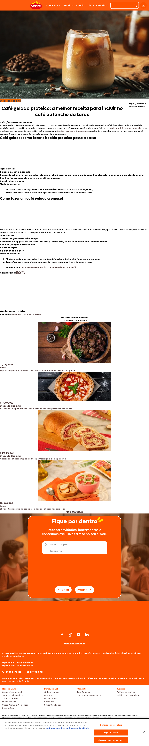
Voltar (65, 589)
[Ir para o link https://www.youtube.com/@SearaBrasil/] (78, 634)
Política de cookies (126, 692)
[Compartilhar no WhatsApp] (23, 272)
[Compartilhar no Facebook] (17, 272)
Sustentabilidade (52, 705)
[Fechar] (144, 732)
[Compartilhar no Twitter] (20, 272)
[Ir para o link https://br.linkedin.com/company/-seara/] (87, 634)
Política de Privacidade (77, 728)
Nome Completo (59, 544)
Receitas (68, 5)
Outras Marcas (51, 692)
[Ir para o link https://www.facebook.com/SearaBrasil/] (62, 634)
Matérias (81, 5)
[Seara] (36, 5)
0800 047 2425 (13, 672)
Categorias (52, 5)
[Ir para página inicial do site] (74, 625)
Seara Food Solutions (12, 695)
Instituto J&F (50, 698)
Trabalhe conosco (74, 643)
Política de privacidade (128, 695)
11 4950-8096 (37, 672)
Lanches (37, 314)
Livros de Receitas (98, 5)
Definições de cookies (111, 725)
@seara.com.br (25, 665)
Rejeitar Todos (111, 732)
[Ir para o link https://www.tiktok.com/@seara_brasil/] (70, 635)
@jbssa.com (8, 665)
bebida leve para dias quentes (73, 131)
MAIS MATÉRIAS (74, 511)
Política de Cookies (55, 728)
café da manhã (115, 128)
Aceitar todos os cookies (111, 740)
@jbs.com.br (8, 662)
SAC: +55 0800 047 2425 (89, 695)
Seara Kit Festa (10, 698)
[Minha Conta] (143, 5)
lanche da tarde (132, 128)
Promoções (8, 708)
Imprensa (48, 695)
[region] (74, 732)
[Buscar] (135, 5)
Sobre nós (49, 701)
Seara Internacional (12, 692)
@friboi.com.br (25, 662)
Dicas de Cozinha (21, 314)
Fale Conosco (84, 692)
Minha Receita (9, 701)
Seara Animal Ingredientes (15, 705)
